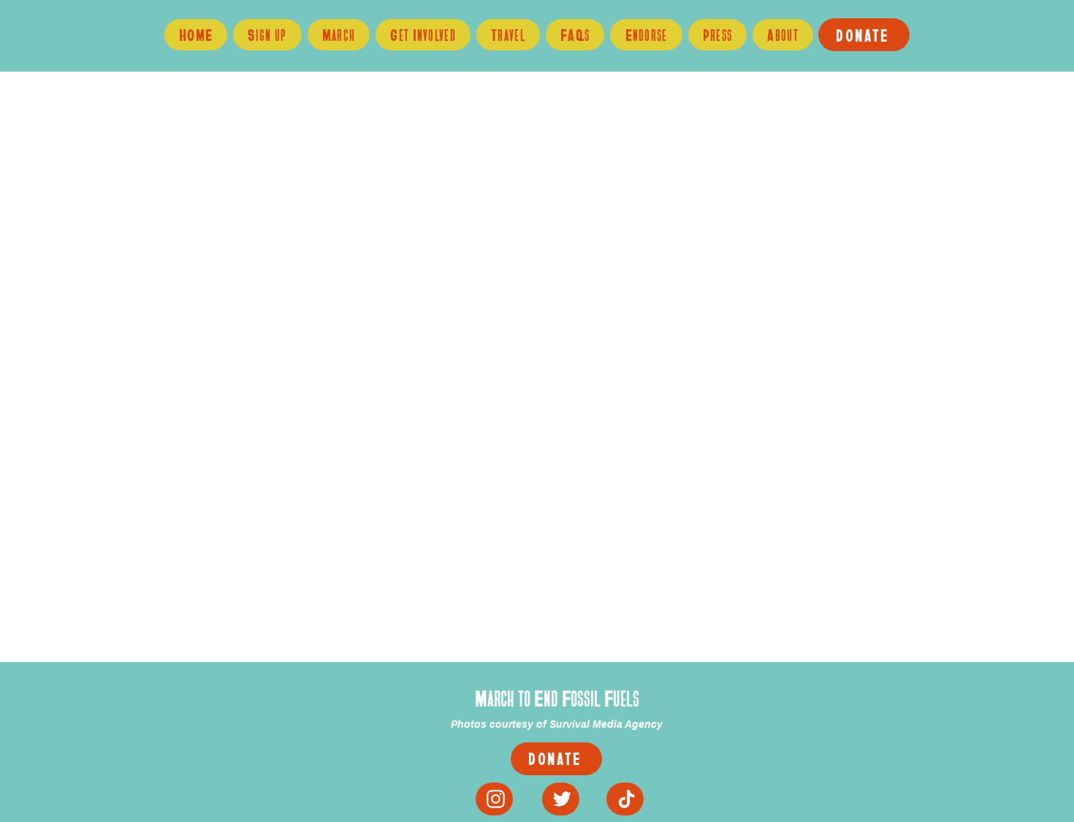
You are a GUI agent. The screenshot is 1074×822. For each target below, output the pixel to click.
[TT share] (625, 799)
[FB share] (494, 799)
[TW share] (560, 799)
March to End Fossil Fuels (557, 698)
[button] (423, 34)
